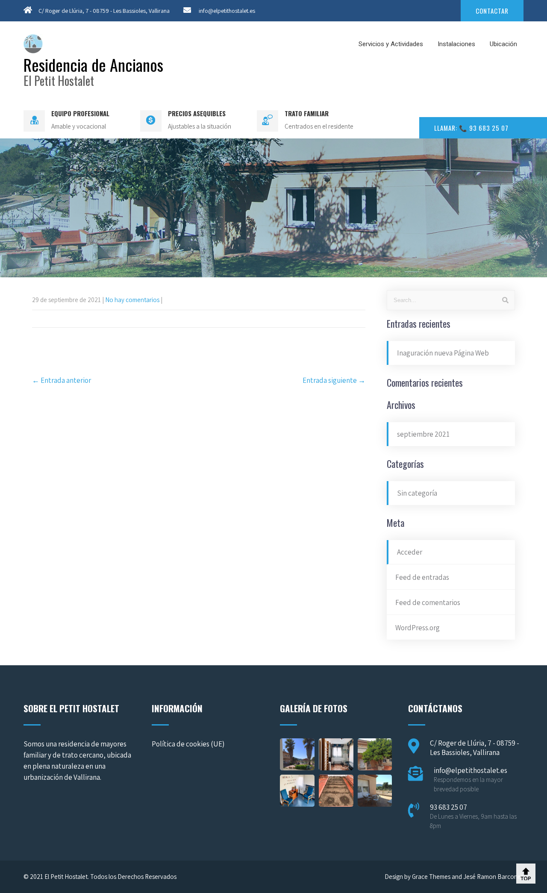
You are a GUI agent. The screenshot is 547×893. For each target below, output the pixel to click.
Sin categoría (417, 493)
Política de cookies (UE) (188, 744)
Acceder (409, 552)
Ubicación (503, 44)
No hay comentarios (132, 300)
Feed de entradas (422, 577)
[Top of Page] (525, 874)
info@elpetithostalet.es (227, 11)
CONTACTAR (492, 10)
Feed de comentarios (427, 602)
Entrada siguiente (334, 380)
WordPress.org (417, 627)
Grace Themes (431, 876)
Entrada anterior (61, 380)
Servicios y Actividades (391, 44)
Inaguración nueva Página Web (443, 353)
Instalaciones (456, 44)
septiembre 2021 (423, 434)
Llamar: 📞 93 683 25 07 (471, 127)
